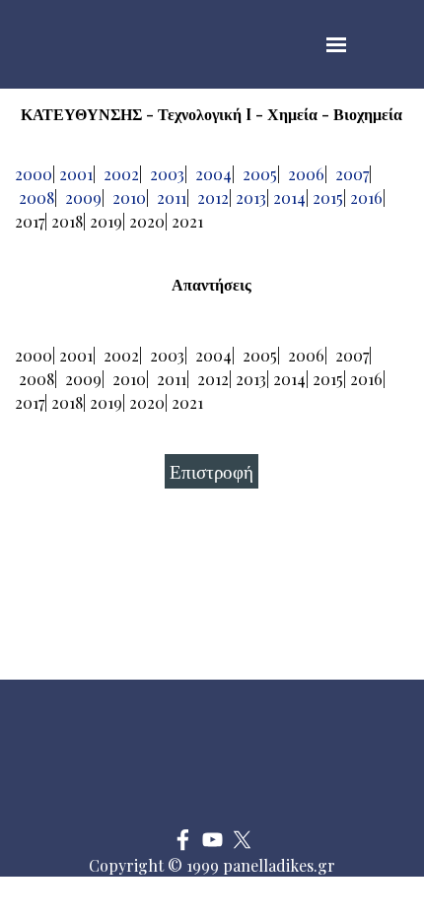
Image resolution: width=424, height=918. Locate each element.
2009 (83, 197)
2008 (36, 197)
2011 (171, 197)
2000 (33, 174)
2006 (306, 174)
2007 (352, 174)
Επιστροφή (211, 471)
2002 (121, 174)
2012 (213, 197)
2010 (129, 197)
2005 (260, 174)
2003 (167, 174)
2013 (251, 197)
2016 (366, 197)
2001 (76, 174)
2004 (213, 174)
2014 (289, 197)
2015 (328, 197)
